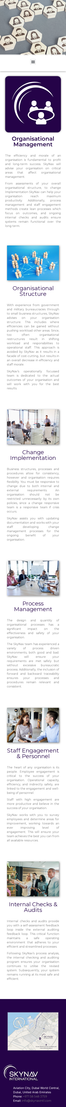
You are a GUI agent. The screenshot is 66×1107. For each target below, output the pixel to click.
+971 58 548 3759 (35, 1096)
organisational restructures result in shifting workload (33, 339)
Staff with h (17, 799)
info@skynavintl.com (36, 1100)
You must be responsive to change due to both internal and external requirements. (33, 486)
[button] (33, 62)
